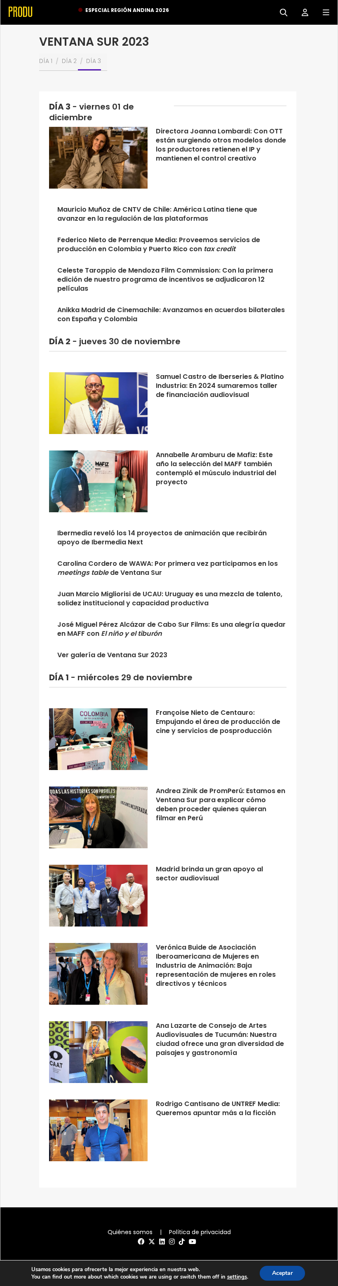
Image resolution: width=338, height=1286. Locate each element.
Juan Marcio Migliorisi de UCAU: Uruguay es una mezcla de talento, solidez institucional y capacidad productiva (169, 598)
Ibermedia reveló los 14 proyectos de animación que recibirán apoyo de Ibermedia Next (162, 537)
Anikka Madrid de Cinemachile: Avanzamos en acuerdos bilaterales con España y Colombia (171, 314)
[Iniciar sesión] (302, 12)
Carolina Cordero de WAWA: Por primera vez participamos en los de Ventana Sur (167, 568)
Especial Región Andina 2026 (127, 10)
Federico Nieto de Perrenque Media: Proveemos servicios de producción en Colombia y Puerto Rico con (158, 244)
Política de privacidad (200, 1232)
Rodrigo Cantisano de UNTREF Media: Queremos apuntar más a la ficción (218, 1108)
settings (237, 1277)
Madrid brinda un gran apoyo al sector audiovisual (209, 873)
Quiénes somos (130, 1232)
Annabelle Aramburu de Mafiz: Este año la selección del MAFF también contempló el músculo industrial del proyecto (216, 468)
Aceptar (282, 1273)
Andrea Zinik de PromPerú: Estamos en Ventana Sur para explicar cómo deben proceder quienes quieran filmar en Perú (220, 804)
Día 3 (93, 61)
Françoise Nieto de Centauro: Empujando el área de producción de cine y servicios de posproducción (218, 721)
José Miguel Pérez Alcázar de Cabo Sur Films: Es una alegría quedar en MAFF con (171, 629)
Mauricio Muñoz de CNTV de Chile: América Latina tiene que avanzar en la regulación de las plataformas (157, 214)
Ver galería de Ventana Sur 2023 (112, 655)
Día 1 (45, 61)
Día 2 (69, 61)
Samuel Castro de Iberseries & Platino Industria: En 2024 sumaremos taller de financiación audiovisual (220, 385)
